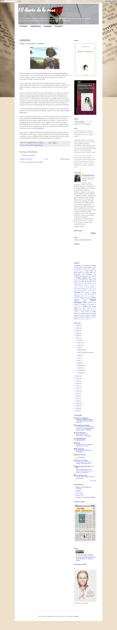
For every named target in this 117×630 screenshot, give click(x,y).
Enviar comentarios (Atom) (35, 162)
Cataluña (78, 269)
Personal (90, 302)
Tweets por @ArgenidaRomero (83, 240)
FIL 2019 (78, 285)
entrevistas (77, 274)
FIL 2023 (85, 285)
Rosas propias (86, 315)
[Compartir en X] (52, 143)
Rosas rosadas (84, 317)
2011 (77, 338)
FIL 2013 (81, 281)
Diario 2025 (89, 272)
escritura (93, 276)
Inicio (46, 159)
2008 (77, 330)
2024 (77, 405)
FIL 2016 (81, 283)
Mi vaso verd (80, 294)
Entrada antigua (65, 159)
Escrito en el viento (82, 460)
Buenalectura (80, 449)
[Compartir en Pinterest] (56, 143)
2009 (77, 333)
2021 (77, 398)
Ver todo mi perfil (79, 226)
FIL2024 (76, 287)
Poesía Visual (77, 306)
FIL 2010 (89, 279)
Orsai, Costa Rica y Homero (85, 352)
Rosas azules (85, 311)
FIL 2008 (81, 279)
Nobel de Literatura (89, 296)
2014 (77, 381)
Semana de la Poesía (84, 318)
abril (79, 347)
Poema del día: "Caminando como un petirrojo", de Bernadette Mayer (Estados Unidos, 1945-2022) (85, 428)
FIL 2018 (94, 283)
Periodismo (59, 26)
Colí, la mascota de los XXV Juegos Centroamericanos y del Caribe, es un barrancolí (84, 471)
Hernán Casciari (61, 73)
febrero (80, 342)
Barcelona (79, 267)
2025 (77, 408)
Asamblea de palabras (83, 425)
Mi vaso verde (90, 294)
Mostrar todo (93, 480)
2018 (77, 391)
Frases (81, 287)
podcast (76, 304)
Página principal (38, 145)
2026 (77, 411)
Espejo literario (35, 26)
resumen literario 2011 (88, 308)
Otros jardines (29, 145)
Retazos (76, 310)
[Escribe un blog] (51, 143)
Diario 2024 (77, 272)
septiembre (81, 365)
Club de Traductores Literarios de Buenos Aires (84, 418)
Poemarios (23, 26)
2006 (77, 325)
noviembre (81, 370)
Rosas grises (85, 313)
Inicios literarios (82, 290)
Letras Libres (79, 493)
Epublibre (78, 491)
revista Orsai (42, 73)
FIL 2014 (89, 281)
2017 (77, 388)
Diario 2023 (89, 270)
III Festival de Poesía (80, 288)
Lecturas (77, 292)
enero (79, 340)
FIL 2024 (92, 285)
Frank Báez (40, 128)
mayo (79, 355)
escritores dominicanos (81, 276)
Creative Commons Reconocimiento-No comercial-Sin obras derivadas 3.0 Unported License (85, 558)
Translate (87, 124)
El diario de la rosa (36, 10)
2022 (77, 401)
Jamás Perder (91, 290)
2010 (77, 335)
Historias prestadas (89, 287)
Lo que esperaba (80, 457)
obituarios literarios (85, 298)
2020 (77, 396)
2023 (77, 403)
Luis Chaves (48, 93)
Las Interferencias (81, 475)
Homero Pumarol (38, 118)
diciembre (81, 373)
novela (76, 298)
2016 (77, 386)
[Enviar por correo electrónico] (49, 143)
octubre (80, 368)
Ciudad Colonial (86, 269)
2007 (77, 328)
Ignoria (78, 443)
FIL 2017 (87, 283)
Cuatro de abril (81, 350)
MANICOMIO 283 (80, 440)
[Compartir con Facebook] (54, 143)
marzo (80, 345)
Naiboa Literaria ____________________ (83, 455)
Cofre (92, 269)
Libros (94, 292)
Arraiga (94, 265)
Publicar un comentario (28, 155)
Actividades (77, 265)
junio (79, 358)
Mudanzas (77, 296)
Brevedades (88, 267)
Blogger (76, 616)
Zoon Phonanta (81, 432)
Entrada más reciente (26, 159)
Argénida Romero (89, 175)
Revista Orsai (79, 495)
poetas (85, 306)
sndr (60, 616)
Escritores (89, 274)
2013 (77, 378)
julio (79, 360)
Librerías (87, 292)
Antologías (48, 26)
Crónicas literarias (78, 270)
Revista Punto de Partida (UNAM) (85, 497)
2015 (77, 383)
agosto (80, 363)
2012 (77, 376)
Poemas (91, 304)
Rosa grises (86, 310)
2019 (77, 393)
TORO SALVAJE (81, 438)
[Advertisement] (42, 33)
